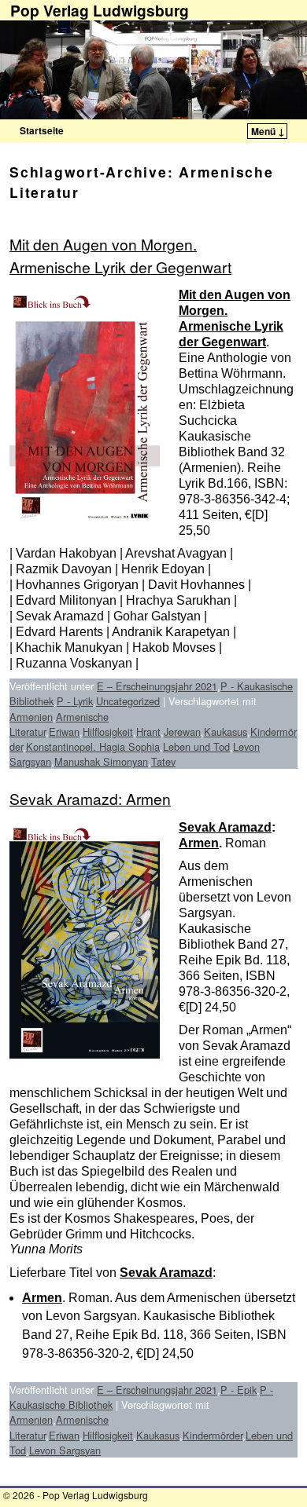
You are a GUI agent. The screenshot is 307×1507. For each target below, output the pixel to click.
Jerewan (182, 731)
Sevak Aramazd (225, 827)
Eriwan (64, 731)
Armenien (31, 716)
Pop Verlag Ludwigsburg (95, 1495)
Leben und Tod (196, 746)
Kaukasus (225, 731)
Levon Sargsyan (65, 1450)
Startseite (42, 130)
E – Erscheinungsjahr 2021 (157, 686)
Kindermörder (212, 1435)
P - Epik (238, 1389)
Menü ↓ (268, 131)
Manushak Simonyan (101, 761)
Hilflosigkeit (108, 731)
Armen (199, 843)
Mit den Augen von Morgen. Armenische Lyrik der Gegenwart (120, 255)
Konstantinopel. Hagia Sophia (93, 746)
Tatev (163, 761)
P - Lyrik (75, 700)
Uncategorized (128, 700)
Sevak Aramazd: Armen (90, 798)
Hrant (148, 731)
